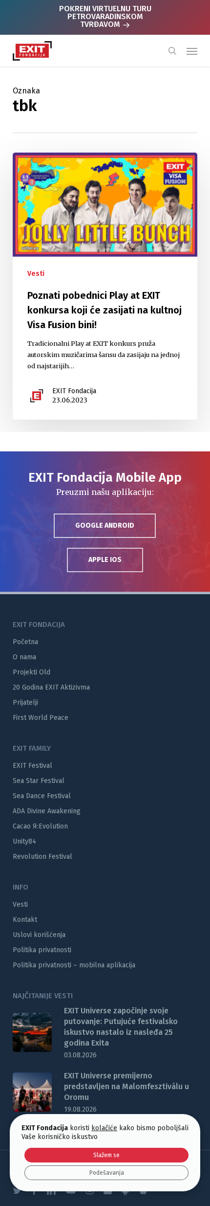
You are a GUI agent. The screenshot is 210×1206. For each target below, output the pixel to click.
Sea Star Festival (38, 781)
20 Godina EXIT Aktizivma (51, 687)
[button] (192, 51)
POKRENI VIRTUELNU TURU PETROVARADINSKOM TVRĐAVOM (105, 16)
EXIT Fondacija (74, 391)
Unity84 (24, 841)
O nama (24, 657)
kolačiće (104, 1128)
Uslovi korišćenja (39, 935)
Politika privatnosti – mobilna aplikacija (74, 965)
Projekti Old (31, 672)
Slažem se (106, 1155)
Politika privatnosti (42, 950)
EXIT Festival (32, 765)
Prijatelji (25, 702)
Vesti (35, 273)
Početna (25, 642)
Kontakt (25, 920)
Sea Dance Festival (42, 796)
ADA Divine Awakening (47, 811)
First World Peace (40, 718)
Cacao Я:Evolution (40, 826)
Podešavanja (106, 1172)
